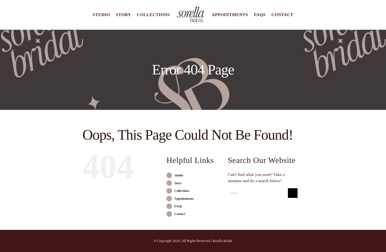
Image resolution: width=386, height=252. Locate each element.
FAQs (178, 212)
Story (178, 189)
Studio (178, 181)
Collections (181, 197)
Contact (179, 220)
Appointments (184, 205)
